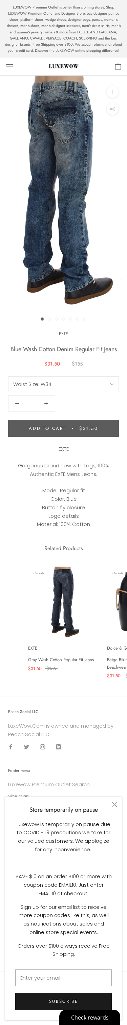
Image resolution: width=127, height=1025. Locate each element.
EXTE (63, 334)
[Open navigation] (9, 66)
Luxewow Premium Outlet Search (49, 784)
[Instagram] (42, 747)
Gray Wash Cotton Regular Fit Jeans (61, 659)
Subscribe (63, 1001)
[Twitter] (26, 747)
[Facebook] (10, 747)
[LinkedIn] (58, 747)
